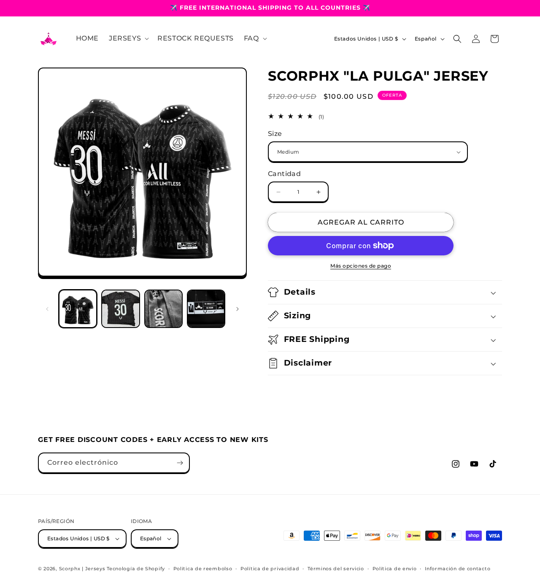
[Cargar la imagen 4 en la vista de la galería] (206, 309)
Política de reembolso (202, 568)
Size (275, 134)
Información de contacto (457, 568)
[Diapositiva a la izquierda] (47, 309)
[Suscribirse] (179, 463)
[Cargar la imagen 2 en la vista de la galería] (120, 309)
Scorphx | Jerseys (82, 569)
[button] (128, 38)
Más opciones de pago (360, 266)
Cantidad (284, 174)
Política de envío (395, 568)
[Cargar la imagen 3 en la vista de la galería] (163, 309)
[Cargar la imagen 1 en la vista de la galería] (78, 309)
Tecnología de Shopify (136, 569)
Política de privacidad (269, 568)
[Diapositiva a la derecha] (237, 309)
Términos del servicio (336, 568)
